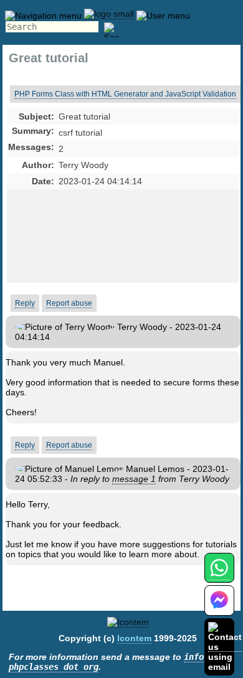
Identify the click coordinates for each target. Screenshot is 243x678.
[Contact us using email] (225, 646)
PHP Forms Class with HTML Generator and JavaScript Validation (125, 94)
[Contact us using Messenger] (219, 608)
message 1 (134, 479)
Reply (25, 303)
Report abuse (69, 303)
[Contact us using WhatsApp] (219, 575)
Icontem (134, 638)
